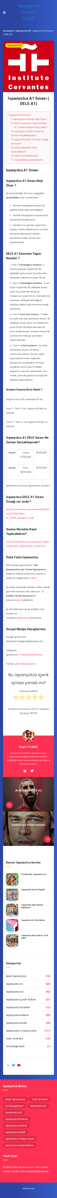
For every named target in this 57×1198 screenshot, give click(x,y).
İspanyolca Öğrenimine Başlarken (32, 906)
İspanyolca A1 (23, 30)
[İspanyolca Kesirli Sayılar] (12, 894)
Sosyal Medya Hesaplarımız (27, 159)
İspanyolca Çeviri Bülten (21, 999)
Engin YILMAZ (28, 746)
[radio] (16, 698)
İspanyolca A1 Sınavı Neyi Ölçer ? (29, 119)
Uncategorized (15, 1046)
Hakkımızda (28, 1188)
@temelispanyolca (25, 663)
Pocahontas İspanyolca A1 (33, 874)
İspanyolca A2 (14, 991)
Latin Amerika (14, 1038)
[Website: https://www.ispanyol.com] (24, 771)
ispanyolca (23, 617)
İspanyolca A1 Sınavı (19, 115)
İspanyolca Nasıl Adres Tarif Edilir (34, 936)
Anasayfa (8, 30)
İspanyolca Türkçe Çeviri (28, 12)
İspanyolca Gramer (18, 1007)
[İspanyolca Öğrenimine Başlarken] (12, 910)
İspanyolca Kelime (17, 1015)
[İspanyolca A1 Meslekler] (12, 925)
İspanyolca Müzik (16, 1023)
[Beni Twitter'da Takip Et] (32, 771)
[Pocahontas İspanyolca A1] (12, 879)
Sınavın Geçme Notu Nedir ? (31, 127)
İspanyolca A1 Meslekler (33, 920)
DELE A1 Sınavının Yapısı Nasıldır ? (29, 123)
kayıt (18, 600)
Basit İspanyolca (16, 976)
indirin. (33, 578)
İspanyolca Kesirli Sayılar (33, 890)
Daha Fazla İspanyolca (24, 155)
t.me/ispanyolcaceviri (31, 654)
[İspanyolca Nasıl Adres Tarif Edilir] (12, 940)
